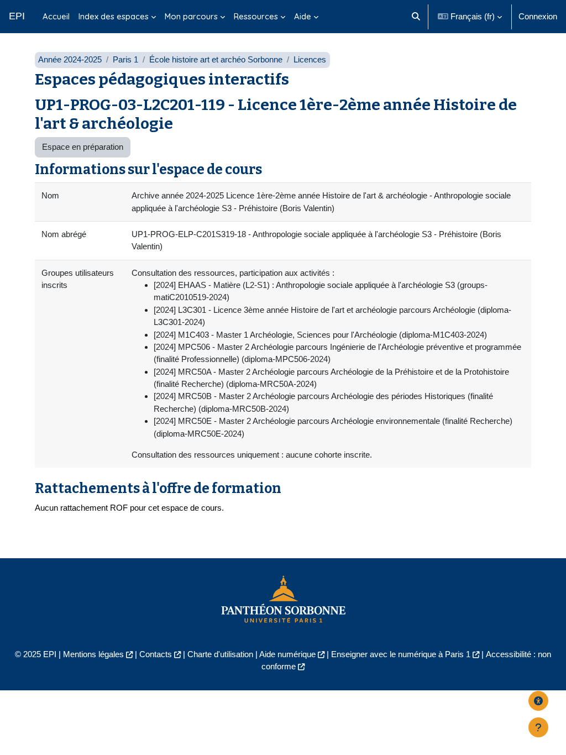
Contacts (155, 654)
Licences (310, 59)
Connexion (537, 16)
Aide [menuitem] (302, 16)
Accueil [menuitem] (56, 16)
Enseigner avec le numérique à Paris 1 (400, 654)
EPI (17, 16)
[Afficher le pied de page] (538, 727)
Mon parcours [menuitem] (191, 16)
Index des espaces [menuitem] (113, 16)
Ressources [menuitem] (256, 16)
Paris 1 (125, 59)
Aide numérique (287, 654)
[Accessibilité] (538, 701)
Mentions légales (93, 654)
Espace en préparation (82, 146)
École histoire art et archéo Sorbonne (215, 59)
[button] (416, 16)
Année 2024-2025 (70, 59)
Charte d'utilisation (220, 654)
